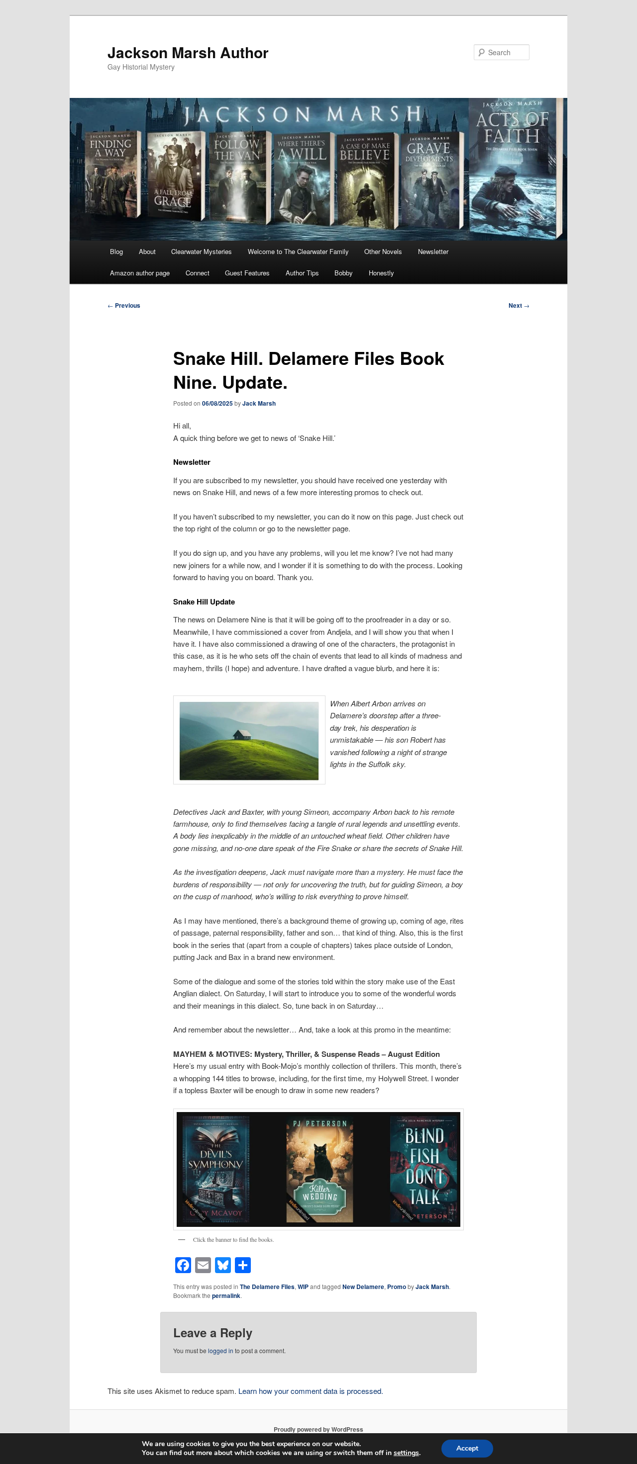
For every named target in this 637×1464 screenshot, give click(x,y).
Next (519, 305)
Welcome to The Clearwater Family (298, 251)
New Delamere (363, 1286)
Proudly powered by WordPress (318, 1429)
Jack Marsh (259, 403)
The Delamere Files (267, 1286)
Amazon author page (140, 272)
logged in (220, 1350)
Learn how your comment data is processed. (310, 1390)
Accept (467, 1448)
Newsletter (433, 251)
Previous (123, 305)
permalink (226, 1295)
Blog (116, 251)
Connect (198, 272)
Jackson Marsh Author (188, 52)
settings (406, 1453)
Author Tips (302, 272)
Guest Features (247, 272)
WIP (303, 1286)
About (147, 251)
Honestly (381, 272)
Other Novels (383, 251)
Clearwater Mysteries (201, 251)
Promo (396, 1286)
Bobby (343, 272)
